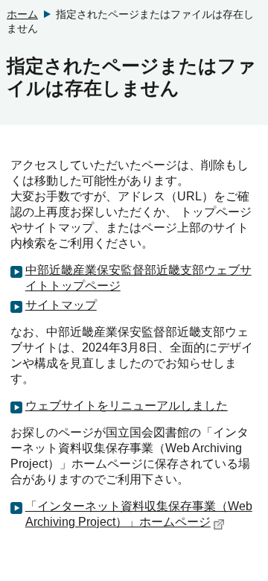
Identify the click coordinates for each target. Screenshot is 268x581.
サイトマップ (61, 305)
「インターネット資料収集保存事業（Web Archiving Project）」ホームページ (138, 514)
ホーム (22, 14)
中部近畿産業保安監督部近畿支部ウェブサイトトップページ (138, 278)
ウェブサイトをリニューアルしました (126, 405)
